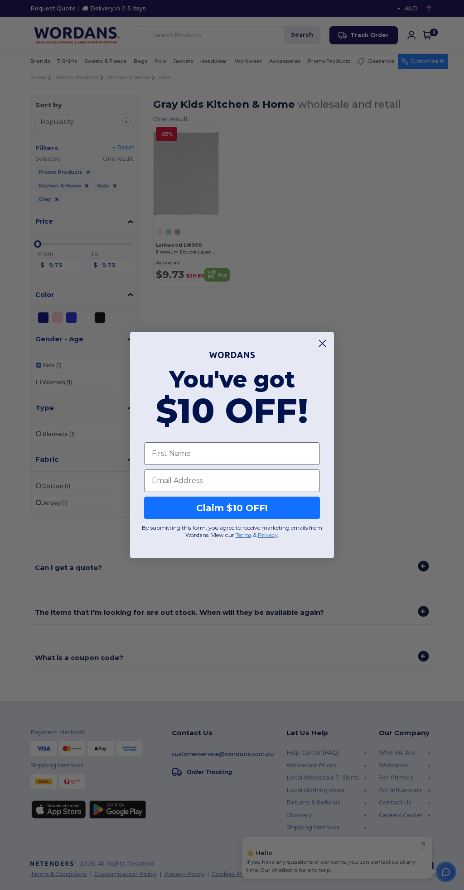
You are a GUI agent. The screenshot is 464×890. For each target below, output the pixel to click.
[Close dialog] (322, 343)
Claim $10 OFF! (232, 507)
